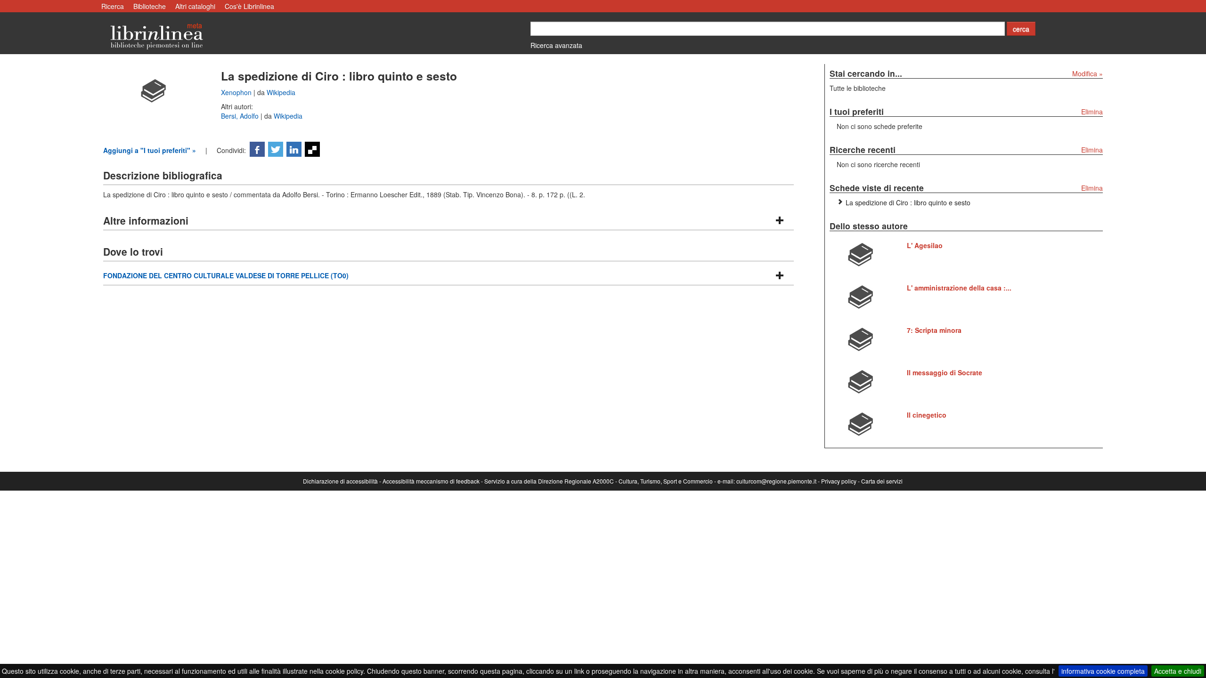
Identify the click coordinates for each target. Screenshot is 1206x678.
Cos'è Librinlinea (249, 6)
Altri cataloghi (195, 6)
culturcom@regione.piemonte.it (776, 481)
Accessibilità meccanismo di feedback (431, 481)
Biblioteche (149, 6)
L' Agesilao (925, 245)
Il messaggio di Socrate (944, 372)
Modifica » (1087, 73)
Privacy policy (838, 481)
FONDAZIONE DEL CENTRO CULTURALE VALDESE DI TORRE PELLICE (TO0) (226, 275)
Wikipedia (281, 92)
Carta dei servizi (882, 481)
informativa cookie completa (1103, 671)
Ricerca (112, 6)
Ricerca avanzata (556, 45)
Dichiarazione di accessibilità (340, 481)
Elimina (1092, 111)
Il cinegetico (926, 415)
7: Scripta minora (934, 330)
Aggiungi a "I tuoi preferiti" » (149, 150)
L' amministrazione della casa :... (959, 287)
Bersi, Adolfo (241, 116)
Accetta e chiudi (1177, 671)
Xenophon (237, 92)
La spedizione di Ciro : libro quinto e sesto (908, 202)
